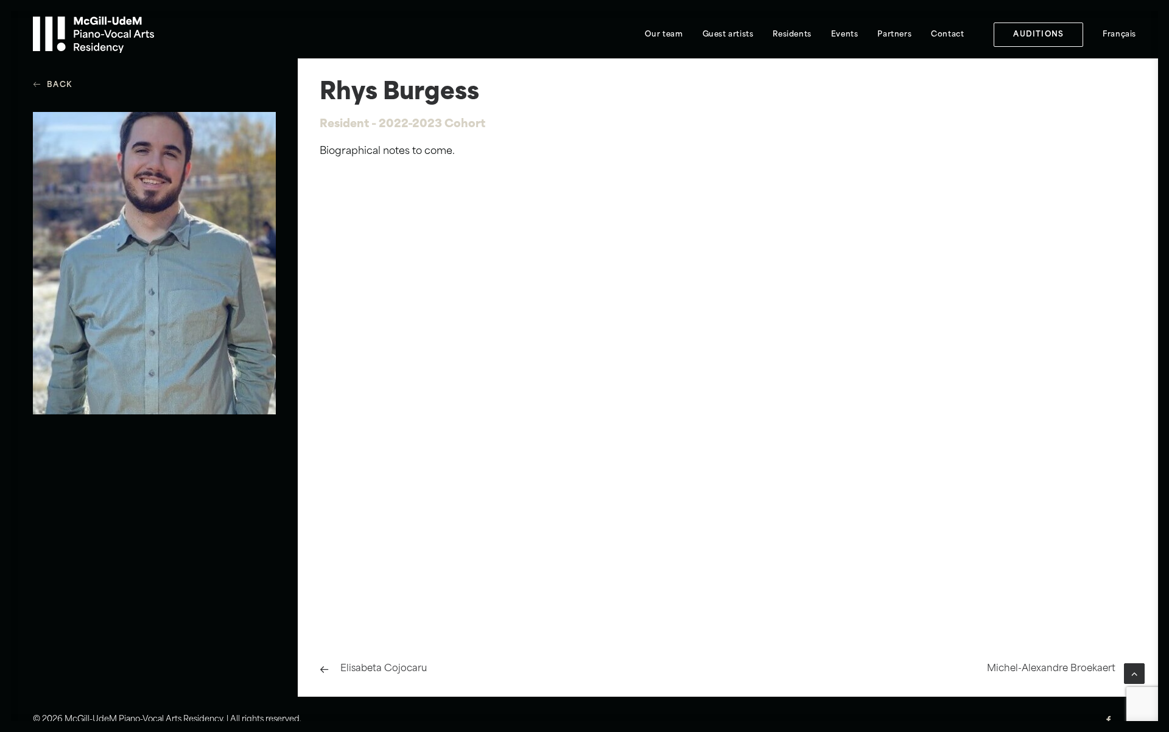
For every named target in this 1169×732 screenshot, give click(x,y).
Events (844, 34)
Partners (894, 34)
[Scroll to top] (1134, 673)
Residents (792, 34)
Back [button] (59, 85)
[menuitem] (664, 34)
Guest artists (728, 34)
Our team (664, 34)
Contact (947, 34)
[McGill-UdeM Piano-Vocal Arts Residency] (93, 34)
